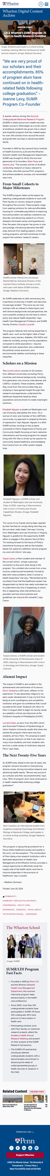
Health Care (24, 905)
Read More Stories (37, 1092)
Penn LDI (34, 982)
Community (10, 896)
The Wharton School (13, 914)
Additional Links (24, 1132)
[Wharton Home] (11, 4)
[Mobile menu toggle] (46, 4)
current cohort (13, 371)
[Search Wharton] (41, 4)
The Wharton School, (21, 1162)
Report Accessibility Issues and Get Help (25, 1169)
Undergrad (31, 914)
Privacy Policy (31, 1166)
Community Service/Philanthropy (19, 901)
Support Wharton (25, 1155)
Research (21, 910)
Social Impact (34, 910)
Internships (8, 910)
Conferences (9, 905)
